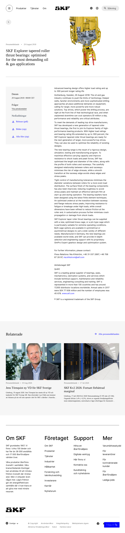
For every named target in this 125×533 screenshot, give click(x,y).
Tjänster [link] (34, 8)
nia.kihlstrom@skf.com (74, 257)
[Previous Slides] (12, 384)
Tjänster (49, 456)
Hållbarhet (50, 466)
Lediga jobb (109, 480)
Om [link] (44, 8)
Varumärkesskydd (112, 445)
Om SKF (49, 445)
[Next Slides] (113, 384)
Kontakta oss (80, 465)
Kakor (54, 527)
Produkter (50, 451)
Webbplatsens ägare (80, 523)
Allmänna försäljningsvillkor (38, 527)
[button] (91, 8)
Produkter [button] (21, 8)
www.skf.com (68, 293)
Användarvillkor (47, 523)
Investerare (50, 480)
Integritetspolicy (62, 523)
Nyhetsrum (50, 491)
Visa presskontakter (19, 109)
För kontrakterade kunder (110, 462)
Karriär (48, 486)
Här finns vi (79, 459)
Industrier (49, 461)
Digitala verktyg (82, 454)
